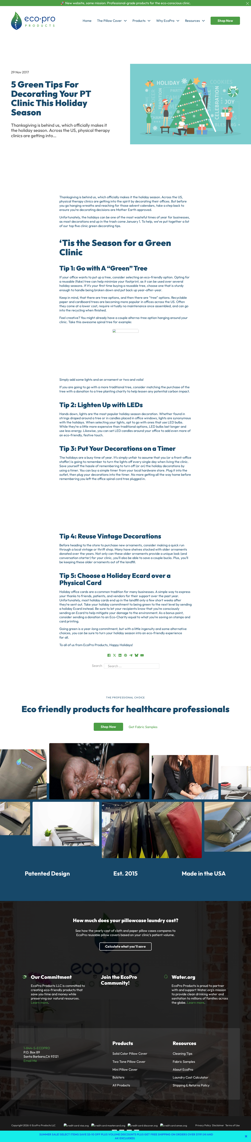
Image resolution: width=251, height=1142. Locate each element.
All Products (121, 1085)
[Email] (142, 655)
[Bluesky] (136, 655)
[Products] (149, 20)
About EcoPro (183, 1069)
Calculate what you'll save (125, 946)
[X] (114, 655)
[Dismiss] (247, 3)
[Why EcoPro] (178, 20)
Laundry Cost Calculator (190, 1077)
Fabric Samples (184, 1061)
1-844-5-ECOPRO (37, 1048)
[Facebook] (109, 655)
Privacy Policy (203, 1125)
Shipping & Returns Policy (191, 1085)
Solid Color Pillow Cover (129, 1053)
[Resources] (203, 20)
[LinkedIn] (120, 655)
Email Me (30, 1061)
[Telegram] (131, 655)
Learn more (39, 1002)
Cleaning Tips (182, 1053)
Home (87, 21)
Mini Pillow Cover (125, 1069)
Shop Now (225, 21)
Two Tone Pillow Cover (129, 1061)
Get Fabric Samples (143, 727)
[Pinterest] (125, 655)
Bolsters (118, 1077)
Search (97, 666)
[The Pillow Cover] (125, 20)
